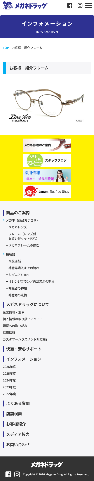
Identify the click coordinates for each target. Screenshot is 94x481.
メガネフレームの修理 (24, 245)
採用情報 (9, 332)
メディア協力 (18, 434)
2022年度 (9, 394)
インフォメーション (23, 359)
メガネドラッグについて (27, 304)
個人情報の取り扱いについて (23, 319)
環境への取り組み (15, 326)
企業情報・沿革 (13, 312)
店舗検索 (14, 413)
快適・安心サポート (24, 348)
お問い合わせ (18, 444)
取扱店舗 (15, 261)
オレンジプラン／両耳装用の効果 (31, 281)
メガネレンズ (18, 227)
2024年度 (9, 380)
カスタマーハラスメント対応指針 (26, 339)
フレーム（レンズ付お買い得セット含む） (24, 236)
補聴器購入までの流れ (24, 268)
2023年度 (9, 387)
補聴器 (10, 254)
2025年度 (9, 373)
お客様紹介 (16, 424)
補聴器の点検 (18, 295)
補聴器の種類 (18, 288)
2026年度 (9, 367)
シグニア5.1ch (19, 275)
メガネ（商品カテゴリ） (23, 220)
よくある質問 (18, 403)
